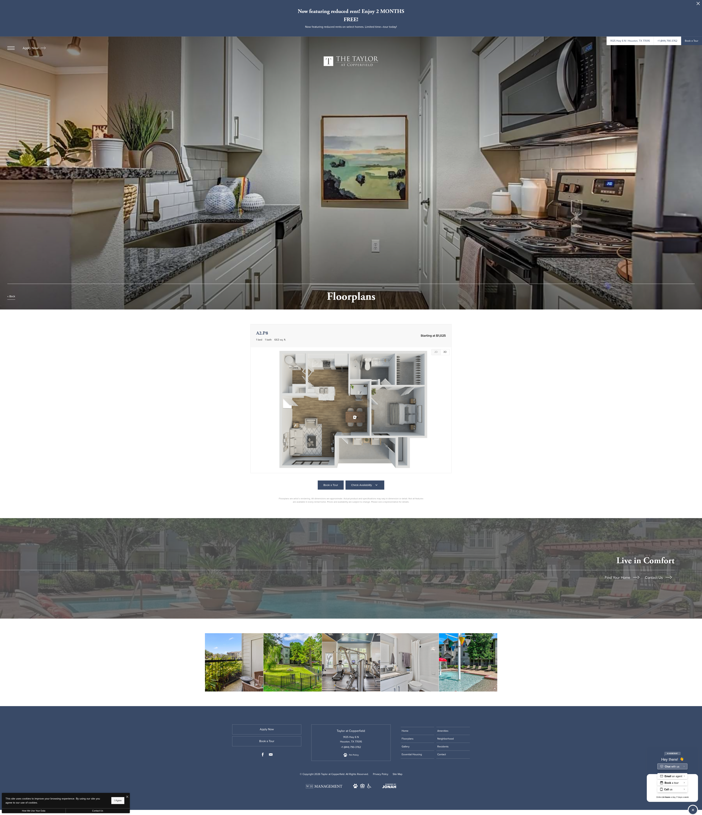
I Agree (118, 800)
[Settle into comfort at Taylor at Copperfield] (292, 662)
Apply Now (31, 48)
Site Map (397, 774)
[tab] (435, 352)
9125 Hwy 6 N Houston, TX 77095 (351, 739)
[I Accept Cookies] (127, 797)
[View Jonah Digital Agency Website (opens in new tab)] (389, 787)
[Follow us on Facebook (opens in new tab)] (263, 755)
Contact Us (654, 577)
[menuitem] (417, 731)
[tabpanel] (351, 410)
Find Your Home (618, 577)
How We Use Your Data (33, 811)
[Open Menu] (11, 48)
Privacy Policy (380, 774)
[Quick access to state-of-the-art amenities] (351, 662)
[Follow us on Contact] (271, 755)
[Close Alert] (698, 4)
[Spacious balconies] (234, 662)
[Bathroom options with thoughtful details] (409, 662)
